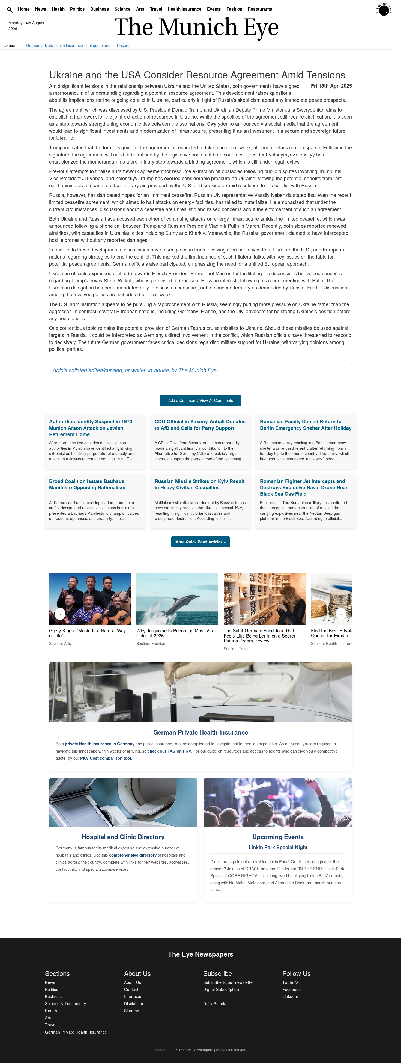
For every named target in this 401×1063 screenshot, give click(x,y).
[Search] (10, 10)
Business (99, 9)
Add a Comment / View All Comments (200, 400)
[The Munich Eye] (384, 9)
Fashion (234, 9)
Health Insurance (185, 9)
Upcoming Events (278, 836)
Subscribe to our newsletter (228, 982)
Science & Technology (65, 1003)
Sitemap (131, 1010)
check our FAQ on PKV (169, 751)
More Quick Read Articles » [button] (200, 541)
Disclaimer (133, 1003)
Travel (156, 9)
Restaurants (260, 9)
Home (24, 9)
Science (123, 9)
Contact (131, 989)
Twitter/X (290, 982)
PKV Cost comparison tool (105, 758)
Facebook (291, 989)
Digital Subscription (221, 989)
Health (58, 9)
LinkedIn (290, 996)
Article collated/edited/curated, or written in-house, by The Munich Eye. (135, 370)
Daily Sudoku (215, 1003)
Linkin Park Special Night (278, 847)
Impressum (134, 996)
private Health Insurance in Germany (99, 744)
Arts (140, 9)
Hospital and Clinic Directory (123, 836)
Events (214, 9)
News (40, 9)
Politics (77, 9)
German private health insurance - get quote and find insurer (78, 45)
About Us (132, 982)
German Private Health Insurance (200, 732)
